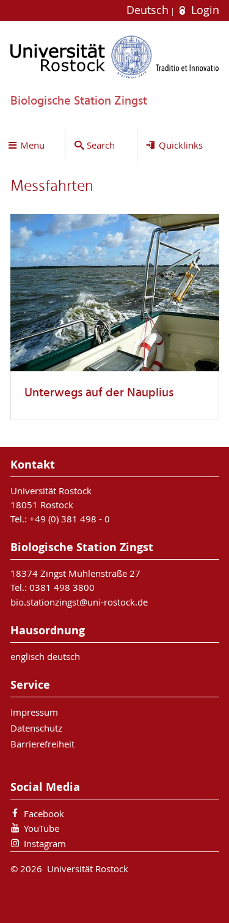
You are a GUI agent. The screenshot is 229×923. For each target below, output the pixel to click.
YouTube (41, 828)
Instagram (45, 843)
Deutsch (149, 10)
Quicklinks (181, 145)
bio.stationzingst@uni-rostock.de (79, 602)
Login (203, 10)
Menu (32, 145)
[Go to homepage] (114, 57)
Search (101, 145)
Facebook (44, 813)
